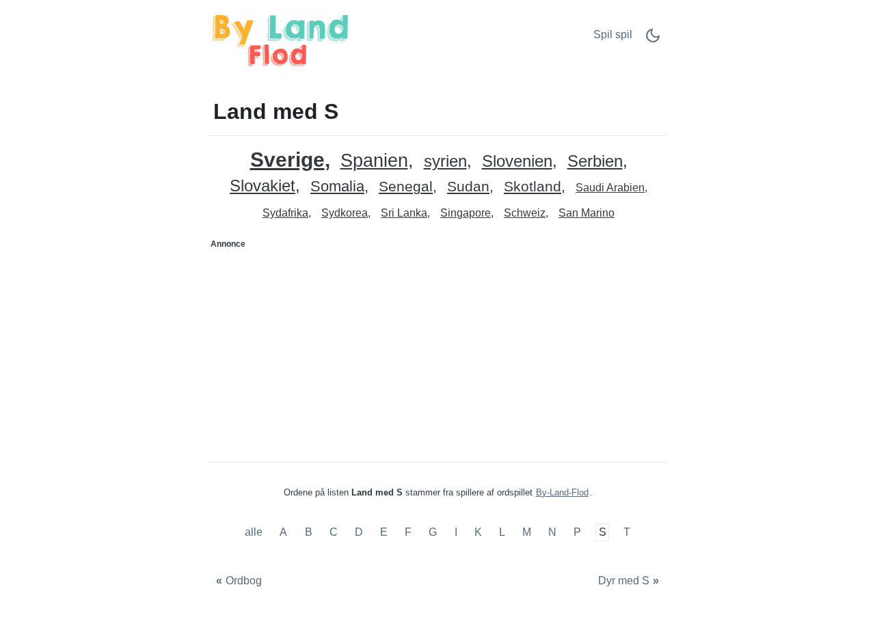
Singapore (465, 213)
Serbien (595, 161)
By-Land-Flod (562, 492)
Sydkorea (344, 213)
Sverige (287, 159)
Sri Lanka (404, 213)
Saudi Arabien (610, 187)
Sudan (468, 187)
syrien (445, 161)
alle (255, 532)
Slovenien (517, 161)
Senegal (406, 187)
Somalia (337, 187)
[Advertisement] (323, 340)
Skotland (532, 187)
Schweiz (525, 213)
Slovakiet (262, 186)
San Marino (586, 213)
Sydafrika (285, 213)
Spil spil (612, 34)
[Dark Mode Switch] (653, 39)
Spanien (374, 161)
